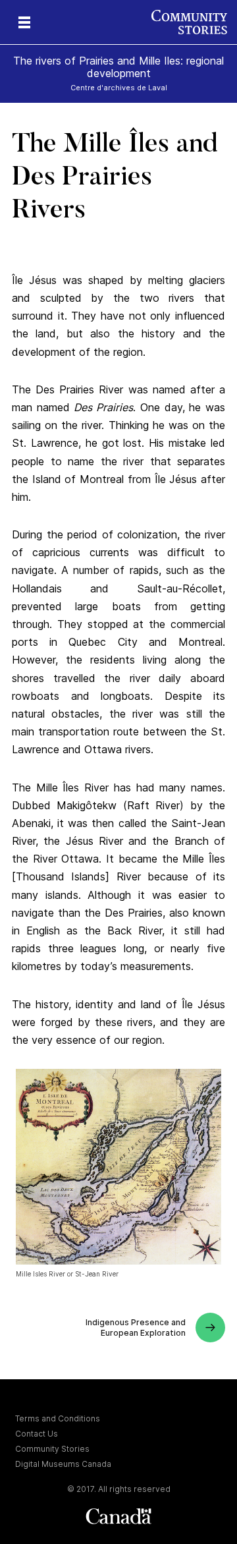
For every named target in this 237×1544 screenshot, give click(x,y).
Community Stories (52, 1449)
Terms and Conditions (57, 1418)
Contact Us (36, 1434)
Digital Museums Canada (63, 1464)
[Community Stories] (194, 22)
